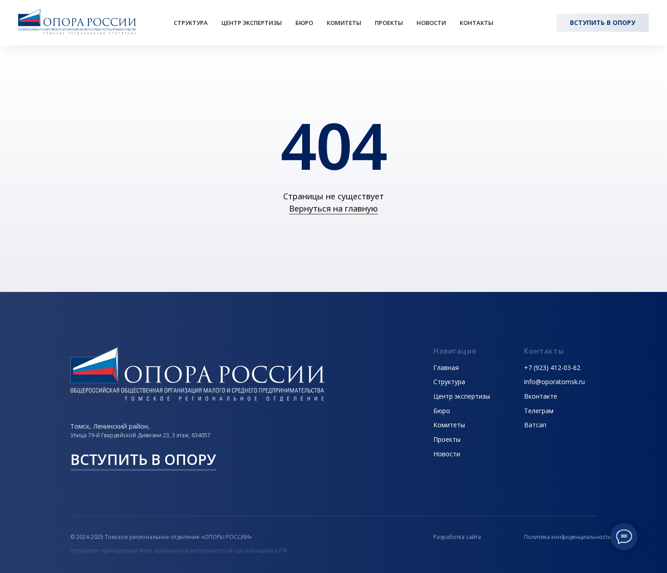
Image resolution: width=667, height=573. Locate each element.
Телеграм (539, 410)
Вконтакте (540, 396)
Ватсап (535, 424)
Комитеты (344, 23)
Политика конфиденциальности (567, 537)
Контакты (476, 23)
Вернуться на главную (333, 208)
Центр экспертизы (251, 23)
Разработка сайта (457, 537)
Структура (191, 23)
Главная (446, 367)
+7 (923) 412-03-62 (552, 367)
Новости (431, 23)
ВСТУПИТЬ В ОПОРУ (143, 459)
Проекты (389, 23)
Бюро (304, 23)
